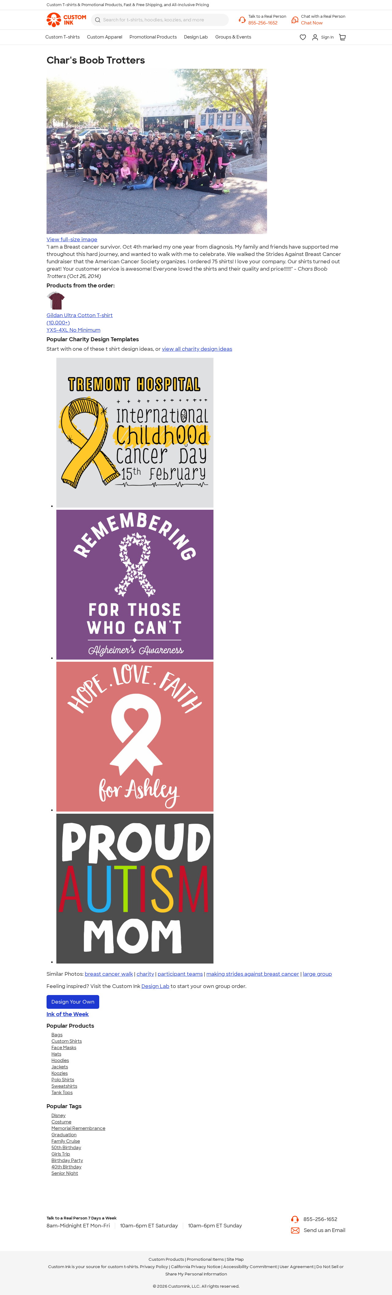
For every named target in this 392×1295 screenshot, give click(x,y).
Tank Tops (62, 1092)
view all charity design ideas (197, 349)
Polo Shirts (62, 1079)
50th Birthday (66, 1147)
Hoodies (60, 1060)
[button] (323, 23)
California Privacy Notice (196, 1266)
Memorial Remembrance (78, 1128)
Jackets (59, 1067)
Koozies (59, 1073)
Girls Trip (60, 1154)
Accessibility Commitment (250, 1266)
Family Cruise (65, 1141)
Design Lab (155, 986)
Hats (56, 1054)
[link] (66, 20)
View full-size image (72, 239)
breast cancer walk (109, 974)
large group (317, 974)
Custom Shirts (66, 1041)
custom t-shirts (123, 1266)
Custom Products (166, 1259)
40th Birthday (66, 1167)
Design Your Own (72, 1002)
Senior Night (64, 1173)
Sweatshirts (64, 1086)
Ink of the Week (68, 1014)
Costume (61, 1122)
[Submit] (97, 20)
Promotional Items (205, 1259)
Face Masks (63, 1047)
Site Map (235, 1259)
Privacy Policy (154, 1266)
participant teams (180, 974)
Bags (56, 1035)
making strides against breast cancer (252, 974)
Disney (58, 1115)
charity (145, 974)
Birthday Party (67, 1160)
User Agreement (297, 1266)
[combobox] (160, 20)
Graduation (64, 1135)
